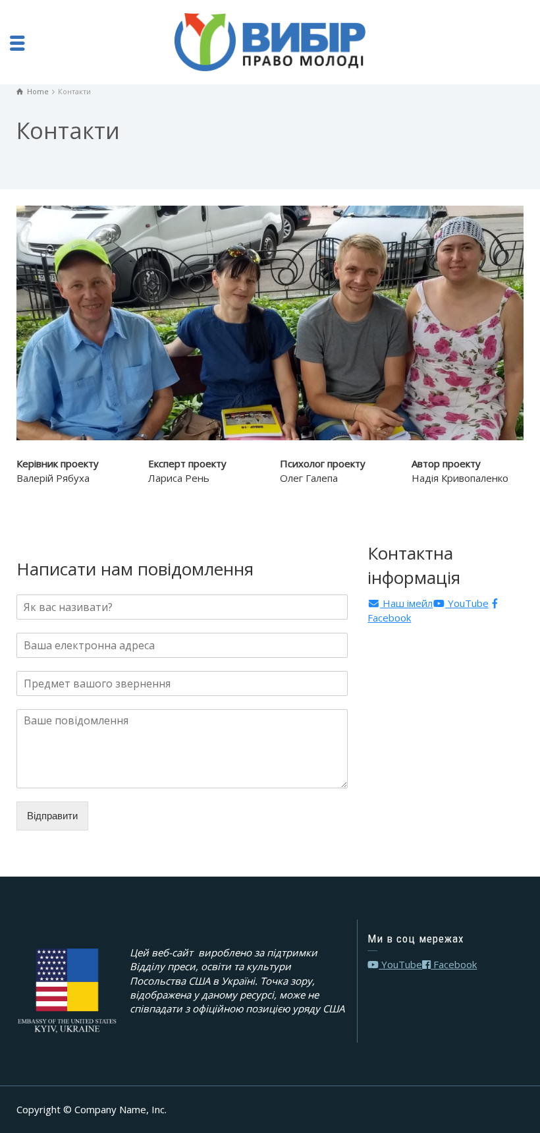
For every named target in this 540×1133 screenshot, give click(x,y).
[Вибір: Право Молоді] (270, 40)
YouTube (467, 603)
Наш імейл (406, 603)
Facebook (454, 964)
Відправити (52, 815)
